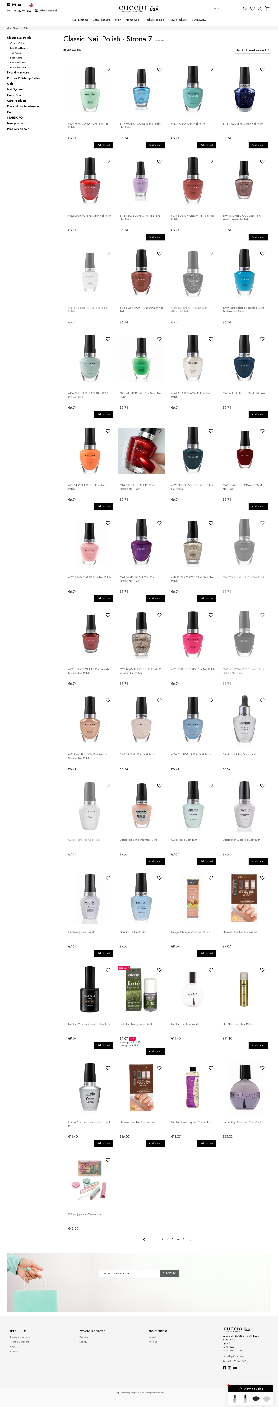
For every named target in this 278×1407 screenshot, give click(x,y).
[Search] (245, 8)
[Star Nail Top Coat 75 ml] (193, 990)
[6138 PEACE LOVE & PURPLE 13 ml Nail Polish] (141, 181)
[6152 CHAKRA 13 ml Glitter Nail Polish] (90, 181)
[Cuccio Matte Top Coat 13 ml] (90, 805)
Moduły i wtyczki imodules (152, 1392)
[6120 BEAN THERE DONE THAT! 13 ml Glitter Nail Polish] (141, 635)
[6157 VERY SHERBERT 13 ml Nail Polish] (90, 451)
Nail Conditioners (19, 48)
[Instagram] (229, 1368)
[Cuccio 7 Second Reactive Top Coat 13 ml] (90, 1088)
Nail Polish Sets (18, 62)
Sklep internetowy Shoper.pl (127, 1392)
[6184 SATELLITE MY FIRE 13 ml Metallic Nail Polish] (141, 451)
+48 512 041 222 (22, 11)
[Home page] (8, 28)
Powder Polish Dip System (24, 78)
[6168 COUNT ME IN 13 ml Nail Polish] (244, 543)
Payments (83, 1337)
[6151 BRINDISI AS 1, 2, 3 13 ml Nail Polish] (90, 273)
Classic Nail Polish (19, 38)
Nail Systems (15, 89)
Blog (12, 1346)
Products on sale (18, 129)
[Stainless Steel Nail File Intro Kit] (244, 898)
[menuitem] (80, 20)
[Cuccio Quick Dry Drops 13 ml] (244, 720)
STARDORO (15, 118)
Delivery (83, 1341)
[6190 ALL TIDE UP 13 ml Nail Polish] (193, 720)
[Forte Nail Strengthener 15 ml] (141, 990)
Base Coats (16, 57)
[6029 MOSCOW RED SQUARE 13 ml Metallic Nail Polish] (244, 635)
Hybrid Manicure (18, 72)
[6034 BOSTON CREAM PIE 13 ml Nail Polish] (193, 181)
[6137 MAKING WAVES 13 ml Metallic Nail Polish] (141, 89)
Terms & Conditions (19, 1341)
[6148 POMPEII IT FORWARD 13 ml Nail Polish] (244, 451)
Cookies (14, 1351)
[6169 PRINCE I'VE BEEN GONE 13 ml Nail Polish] (193, 451)
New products (16, 123)
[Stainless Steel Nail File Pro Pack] (141, 1088)
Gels (10, 84)
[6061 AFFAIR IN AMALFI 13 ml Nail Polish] (193, 359)
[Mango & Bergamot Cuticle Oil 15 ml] (193, 898)
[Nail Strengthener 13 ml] (90, 898)
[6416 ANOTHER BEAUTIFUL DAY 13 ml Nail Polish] (90, 359)
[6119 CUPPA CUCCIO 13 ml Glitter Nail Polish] (193, 543)
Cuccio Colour (17, 43)
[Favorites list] (252, 8)
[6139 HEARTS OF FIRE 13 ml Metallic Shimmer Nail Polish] (90, 635)
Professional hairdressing (24, 106)
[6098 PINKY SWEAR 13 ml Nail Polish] (90, 543)
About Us (153, 1341)
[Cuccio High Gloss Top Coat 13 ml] (244, 805)
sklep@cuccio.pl (48, 10)
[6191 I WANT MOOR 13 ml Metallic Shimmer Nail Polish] (90, 720)
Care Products (16, 101)
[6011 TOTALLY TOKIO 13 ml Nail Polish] (193, 635)
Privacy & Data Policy (20, 1337)
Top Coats (15, 53)
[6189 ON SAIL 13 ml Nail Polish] (141, 720)
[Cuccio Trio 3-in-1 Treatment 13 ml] (141, 805)
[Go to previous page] (143, 1239)
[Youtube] (235, 1368)
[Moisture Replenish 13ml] (141, 898)
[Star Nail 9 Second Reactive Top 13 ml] (90, 990)
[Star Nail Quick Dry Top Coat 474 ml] (193, 1088)
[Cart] (267, 8)
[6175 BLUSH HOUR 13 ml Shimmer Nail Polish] (141, 273)
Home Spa (14, 95)
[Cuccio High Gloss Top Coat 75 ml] (244, 1088)
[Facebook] (224, 1368)
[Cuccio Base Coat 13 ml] (193, 805)
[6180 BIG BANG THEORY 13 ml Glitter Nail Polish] (193, 273)
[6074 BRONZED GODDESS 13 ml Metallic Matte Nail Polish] (244, 181)
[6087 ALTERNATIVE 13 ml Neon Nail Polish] (141, 359)
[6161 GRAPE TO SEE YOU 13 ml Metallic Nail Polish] (141, 543)
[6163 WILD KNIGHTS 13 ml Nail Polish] (244, 359)
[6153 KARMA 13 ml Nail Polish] (193, 89)
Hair (10, 112)
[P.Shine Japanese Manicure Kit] (90, 1180)
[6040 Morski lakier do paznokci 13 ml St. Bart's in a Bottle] (244, 273)
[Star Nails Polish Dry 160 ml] (244, 990)
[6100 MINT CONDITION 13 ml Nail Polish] (90, 89)
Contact (152, 1337)
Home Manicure (18, 67)
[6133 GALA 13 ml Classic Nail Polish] (244, 89)
